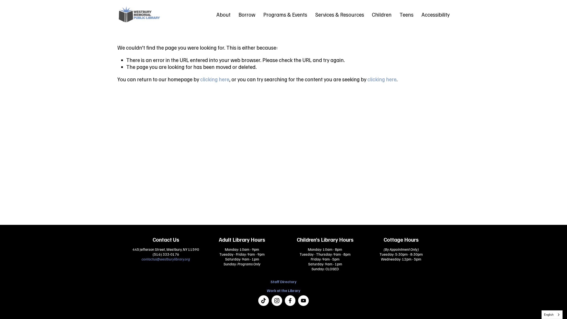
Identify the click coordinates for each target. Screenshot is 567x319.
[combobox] (552, 314)
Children (382, 14)
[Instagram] (277, 300)
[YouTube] (303, 300)
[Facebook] (290, 300)
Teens (407, 14)
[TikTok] (263, 300)
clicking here (214, 79)
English (548, 314)
